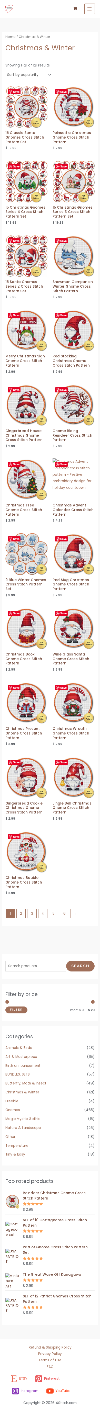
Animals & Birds (18, 1047)
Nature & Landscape (23, 1127)
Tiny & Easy (15, 1154)
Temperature (16, 1145)
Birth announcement (23, 1065)
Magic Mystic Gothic (22, 1118)
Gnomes (12, 1109)
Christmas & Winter (22, 1092)
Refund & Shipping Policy (50, 1347)
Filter (16, 1009)
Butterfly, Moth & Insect (25, 1083)
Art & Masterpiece (21, 1056)
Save (16, 92)
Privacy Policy (50, 1353)
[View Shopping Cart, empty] (75, 9)
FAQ (50, 1366)
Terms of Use (50, 1360)
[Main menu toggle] (89, 9)
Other (10, 1136)
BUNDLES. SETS (17, 1074)
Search (80, 966)
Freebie (11, 1101)
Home (10, 37)
